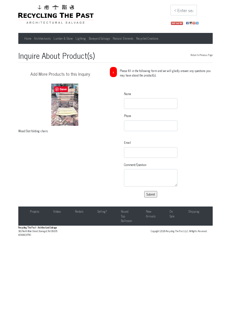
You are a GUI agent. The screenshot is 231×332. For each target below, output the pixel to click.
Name (127, 93)
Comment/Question (135, 164)
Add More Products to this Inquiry (60, 73)
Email (127, 142)
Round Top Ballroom (126, 216)
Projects (34, 211)
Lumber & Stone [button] (63, 38)
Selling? (102, 211)
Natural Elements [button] (123, 38)
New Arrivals (151, 214)
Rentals (79, 211)
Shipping (193, 211)
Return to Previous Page (202, 55)
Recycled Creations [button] (147, 38)
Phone (127, 115)
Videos (57, 211)
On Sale (172, 214)
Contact (218, 211)
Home (27, 38)
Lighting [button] (80, 38)
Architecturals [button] (42, 38)
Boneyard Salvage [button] (99, 38)
